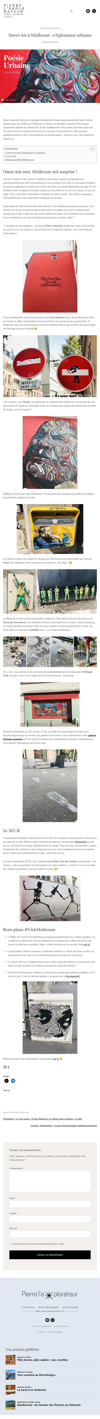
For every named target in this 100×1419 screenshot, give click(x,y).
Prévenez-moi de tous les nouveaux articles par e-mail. (38, 1244)
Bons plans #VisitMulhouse (20, 159)
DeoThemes (58, 1332)
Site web (13, 1228)
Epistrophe (80, 841)
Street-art (24, 1113)
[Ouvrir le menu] (71, 11)
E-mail (13, 1213)
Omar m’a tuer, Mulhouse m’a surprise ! (26, 152)
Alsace (6, 1113)
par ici (87, 944)
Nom (12, 1198)
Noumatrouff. (73, 976)
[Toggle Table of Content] (91, 149)
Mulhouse (14, 1113)
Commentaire (16, 1168)
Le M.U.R (11, 156)
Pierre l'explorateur (14, 8)
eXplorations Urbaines (50, 28)
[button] (26, 366)
